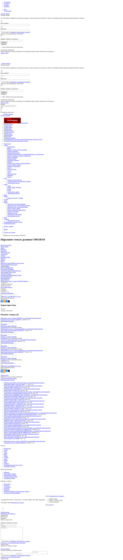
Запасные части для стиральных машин (18, 205)
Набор (2, 266)
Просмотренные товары (7, 380)
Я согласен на (16, 32)
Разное (9, 177)
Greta (10, 133)
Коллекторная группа (13, 153)
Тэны (8, 172)
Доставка (6, 3)
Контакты (7, 6)
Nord (9, 136)
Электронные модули (13, 183)
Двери (9, 186)
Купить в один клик (19, 543)
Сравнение (13, 326)
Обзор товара (4, 264)
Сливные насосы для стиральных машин (19, 181)
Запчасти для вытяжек (13, 166)
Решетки (9, 162)
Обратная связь (5, 512)
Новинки (6, 472)
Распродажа (24, 123)
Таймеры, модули (12, 213)
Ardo (9, 126)
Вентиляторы (11, 147)
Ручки (9, 190)
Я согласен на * (16, 541)
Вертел (9, 148)
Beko (10, 129)
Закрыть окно (4, 53)
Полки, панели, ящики (13, 208)
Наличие (3, 276)
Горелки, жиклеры (12, 151)
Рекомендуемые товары (10, 476)
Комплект (3, 267)
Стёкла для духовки (13, 211)
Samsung (13, 138)
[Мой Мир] (6, 301)
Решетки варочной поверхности (16, 210)
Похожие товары (5, 275)
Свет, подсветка (11, 169)
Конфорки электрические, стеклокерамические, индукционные (25, 154)
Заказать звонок (5, 13)
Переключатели (11, 159)
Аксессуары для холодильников (16, 204)
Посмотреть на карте (18, 502)
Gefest (11, 124)
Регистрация (7, 11)
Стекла (9, 171)
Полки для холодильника (14, 180)
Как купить (7, 484)
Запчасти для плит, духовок (15, 198)
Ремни (9, 189)
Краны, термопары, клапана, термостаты (19, 156)
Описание (3, 269)
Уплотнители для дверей (14, 214)
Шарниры (10, 175)
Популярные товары (10, 473)
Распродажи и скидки (10, 475)
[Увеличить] (14, 281)
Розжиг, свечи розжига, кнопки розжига (18, 163)
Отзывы (6, 5)
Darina (11, 130)
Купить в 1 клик (16, 296)
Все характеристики (6, 287)
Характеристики (5, 270)
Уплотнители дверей (13, 192)
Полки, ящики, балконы (14, 187)
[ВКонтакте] (2, 301)
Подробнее (4, 324)
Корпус (9, 168)
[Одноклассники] (4, 301)
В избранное (4, 327)
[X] (9, 301)
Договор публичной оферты (12, 493)
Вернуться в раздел (6, 263)
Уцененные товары (9, 478)
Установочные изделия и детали (33, 139)
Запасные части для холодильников (17, 207)
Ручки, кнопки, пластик (14, 165)
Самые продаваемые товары (9, 378)
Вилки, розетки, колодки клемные (17, 150)
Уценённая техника (22, 141)
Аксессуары (4, 272)
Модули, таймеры (12, 157)
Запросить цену (15, 557)
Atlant (10, 127)
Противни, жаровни (13, 160)
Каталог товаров (8, 114)
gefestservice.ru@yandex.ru (56, 496)
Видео (2, 279)
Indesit (11, 135)
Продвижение (50, 504)
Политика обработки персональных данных (16, 491)
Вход (5, 9)
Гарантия (6, 488)
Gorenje (12, 132)
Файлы (3, 278)
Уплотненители (11, 174)
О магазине (7, 2)
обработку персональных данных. (20, 32)
